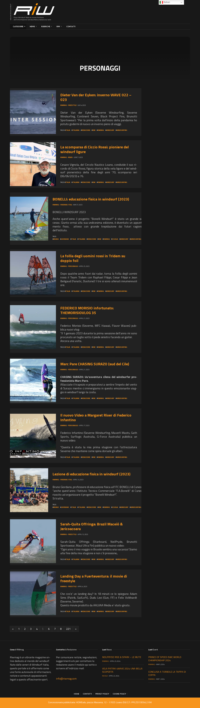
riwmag (101, 130)
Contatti (70, 26)
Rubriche (45, 26)
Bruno (56, 239)
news (70, 157)
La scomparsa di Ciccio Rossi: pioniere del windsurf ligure (94, 149)
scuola (115, 239)
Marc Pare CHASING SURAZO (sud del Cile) (94, 364)
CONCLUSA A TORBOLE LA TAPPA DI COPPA (167, 673)
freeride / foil (66, 205)
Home (76, 694)
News (32, 26)
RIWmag (63, 105)
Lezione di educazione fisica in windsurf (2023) (91, 474)
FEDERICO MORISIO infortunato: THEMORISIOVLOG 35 (87, 310)
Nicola (105, 676)
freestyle (72, 105)
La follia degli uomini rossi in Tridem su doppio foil (92, 258)
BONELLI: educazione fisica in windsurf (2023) (91, 199)
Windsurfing (121, 130)
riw (93, 130)
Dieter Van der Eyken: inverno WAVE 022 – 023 (95, 97)
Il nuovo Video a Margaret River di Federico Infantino (95, 417)
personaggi (73, 266)
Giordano (65, 239)
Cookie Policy (119, 694)
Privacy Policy (102, 694)
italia (67, 130)
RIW (58, 26)
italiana (75, 130)
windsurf (110, 130)
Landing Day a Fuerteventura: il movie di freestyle (93, 578)
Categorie (18, 26)
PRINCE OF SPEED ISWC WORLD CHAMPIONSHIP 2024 (164, 658)
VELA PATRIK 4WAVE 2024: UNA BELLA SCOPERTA (122, 670)
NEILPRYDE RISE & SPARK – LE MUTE (121, 657)
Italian (166, 2)
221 (68, 629)
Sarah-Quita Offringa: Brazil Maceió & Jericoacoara (91, 526)
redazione (86, 130)
